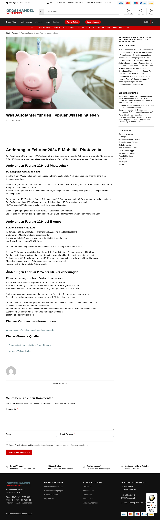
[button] (149, 22)
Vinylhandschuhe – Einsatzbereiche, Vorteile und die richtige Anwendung (136, 106)
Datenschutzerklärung (53, 486)
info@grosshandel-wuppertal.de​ (19, 503)
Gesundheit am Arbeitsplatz (130, 139)
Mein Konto (128, 14)
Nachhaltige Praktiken (127, 153)
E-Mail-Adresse (67, 434)
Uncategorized (124, 161)
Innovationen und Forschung (130, 148)
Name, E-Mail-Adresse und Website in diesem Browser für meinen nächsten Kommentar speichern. (49, 445)
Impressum (49, 499)
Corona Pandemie (126, 134)
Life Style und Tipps (126, 151)
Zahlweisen (87, 486)
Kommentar (12, 409)
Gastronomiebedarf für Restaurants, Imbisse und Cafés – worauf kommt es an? (136, 111)
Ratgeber (122, 159)
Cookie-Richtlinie (51, 495)
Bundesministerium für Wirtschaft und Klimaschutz (31, 345)
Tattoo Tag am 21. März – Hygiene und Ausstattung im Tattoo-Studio (134, 121)
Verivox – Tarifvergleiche (20, 351)
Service (141, 14)
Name (9, 434)
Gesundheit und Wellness (129, 142)
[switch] (151, 510)
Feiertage (122, 137)
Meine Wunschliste (90, 503)
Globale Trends (125, 145)
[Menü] (155, 494)
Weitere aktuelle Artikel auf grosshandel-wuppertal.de (30, 330)
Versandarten (88, 491)
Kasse (151, 14)
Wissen (15, 33)
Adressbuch (88, 499)
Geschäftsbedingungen (53, 491)
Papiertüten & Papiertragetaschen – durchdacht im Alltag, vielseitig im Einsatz (135, 116)
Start (8, 33)
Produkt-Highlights (126, 156)
